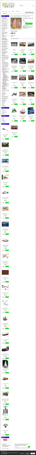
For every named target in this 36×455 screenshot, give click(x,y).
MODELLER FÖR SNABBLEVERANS (4, 18)
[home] (3, 11)
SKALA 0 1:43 (4, 82)
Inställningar (22, 453)
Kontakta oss (5, 13)
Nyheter (13, 11)
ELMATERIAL (3, 91)
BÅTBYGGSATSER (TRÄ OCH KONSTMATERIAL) (5, 20)
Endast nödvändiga (27, 453)
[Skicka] (29, 447)
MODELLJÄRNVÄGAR (5, 58)
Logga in (3, 113)
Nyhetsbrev (17, 11)
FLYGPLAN (3, 61)
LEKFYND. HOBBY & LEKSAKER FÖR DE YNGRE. (4, 33)
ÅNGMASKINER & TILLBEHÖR (4, 101)
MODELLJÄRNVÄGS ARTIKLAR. (4, 29)
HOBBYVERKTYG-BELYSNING (4, 36)
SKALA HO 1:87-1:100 (5, 72)
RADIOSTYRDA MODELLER (4, 93)
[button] (7, 139)
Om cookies (3, 121)
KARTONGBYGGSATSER (5, 57)
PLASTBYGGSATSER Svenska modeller (4, 25)
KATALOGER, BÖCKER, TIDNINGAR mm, (5, 98)
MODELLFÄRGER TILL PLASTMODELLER (5, 42)
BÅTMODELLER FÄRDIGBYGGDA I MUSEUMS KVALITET (5, 39)
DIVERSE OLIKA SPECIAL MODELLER (5, 69)
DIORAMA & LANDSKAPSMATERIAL (5, 55)
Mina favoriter (4, 112)
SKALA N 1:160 (4, 78)
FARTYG (3, 60)
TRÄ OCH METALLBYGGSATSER (5, 96)
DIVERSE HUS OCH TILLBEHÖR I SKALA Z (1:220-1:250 (5, 80)
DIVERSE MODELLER (6, 77)
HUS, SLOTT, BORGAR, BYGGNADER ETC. (5, 75)
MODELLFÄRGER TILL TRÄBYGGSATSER (5, 46)
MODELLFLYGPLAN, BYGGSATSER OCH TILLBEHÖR (4, 52)
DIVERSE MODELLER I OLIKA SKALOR (5, 84)
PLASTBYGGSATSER (4, 23)
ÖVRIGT (3, 104)
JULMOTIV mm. (4, 67)
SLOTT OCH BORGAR (5, 65)
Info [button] (3, 138)
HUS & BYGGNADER (5, 62)
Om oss (9, 11)
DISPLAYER (3, 102)
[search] (33, 5)
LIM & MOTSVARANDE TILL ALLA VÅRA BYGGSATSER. (5, 49)
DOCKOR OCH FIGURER (5, 90)
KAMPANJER (3, 105)
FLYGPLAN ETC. (5, 76)
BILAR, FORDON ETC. (5, 66)
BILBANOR (3, 30)
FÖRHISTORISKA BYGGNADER (4, 88)
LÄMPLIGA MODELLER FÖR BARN (5, 86)
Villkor (6, 11)
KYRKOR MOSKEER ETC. (5, 63)
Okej (32, 453)
